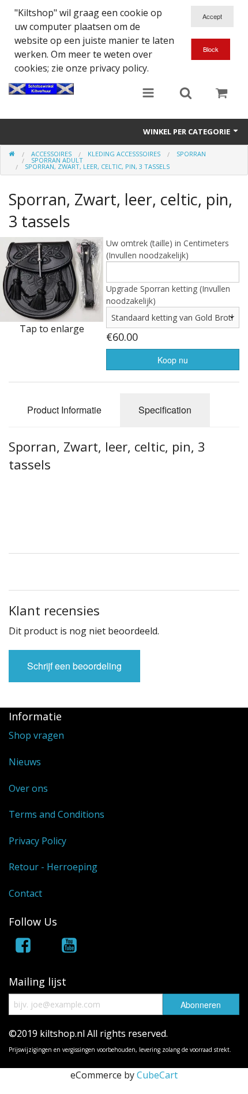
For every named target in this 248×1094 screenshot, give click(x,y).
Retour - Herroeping (53, 866)
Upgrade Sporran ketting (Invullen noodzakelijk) (168, 294)
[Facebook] (23, 947)
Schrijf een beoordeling (74, 665)
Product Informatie (64, 409)
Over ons (28, 788)
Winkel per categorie (187, 131)
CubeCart (157, 1075)
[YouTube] (69, 947)
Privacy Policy (37, 840)
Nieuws (25, 761)
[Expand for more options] (148, 94)
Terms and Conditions (56, 814)
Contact (25, 893)
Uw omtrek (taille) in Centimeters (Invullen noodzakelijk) (167, 249)
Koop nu (172, 360)
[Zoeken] (186, 94)
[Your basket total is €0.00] (221, 94)
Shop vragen (36, 735)
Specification (164, 409)
